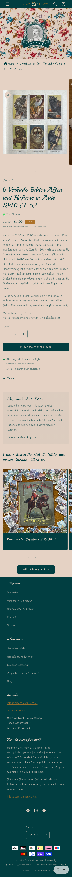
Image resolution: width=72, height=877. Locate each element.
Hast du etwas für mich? (21, 657)
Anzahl (6, 326)
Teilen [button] (10, 378)
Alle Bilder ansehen (36, 570)
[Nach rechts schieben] (44, 171)
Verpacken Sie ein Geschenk (23, 673)
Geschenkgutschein (18, 665)
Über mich (13, 592)
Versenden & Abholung (19, 601)
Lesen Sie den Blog (19, 437)
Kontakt (11, 617)
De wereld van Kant (34, 860)
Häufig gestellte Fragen (20, 609)
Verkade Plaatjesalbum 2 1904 (29, 539)
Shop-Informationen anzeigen (23, 369)
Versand (16, 227)
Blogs (10, 681)
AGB (63, 864)
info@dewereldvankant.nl (22, 703)
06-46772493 (16, 711)
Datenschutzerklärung (47, 864)
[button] (7, 4)
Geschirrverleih (16, 648)
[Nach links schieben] (28, 171)
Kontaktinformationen (43, 870)
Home (11, 64)
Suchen (11, 625)
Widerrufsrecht (24, 864)
